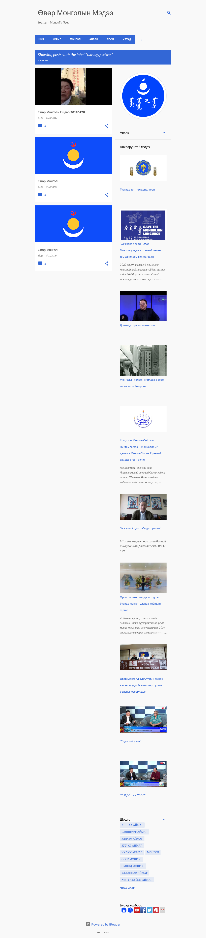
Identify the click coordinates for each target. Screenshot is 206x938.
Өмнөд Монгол (133, 866)
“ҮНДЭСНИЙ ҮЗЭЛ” (132, 795)
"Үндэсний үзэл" (130, 741)
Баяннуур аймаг (134, 832)
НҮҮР (41, 39)
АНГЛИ (93, 39)
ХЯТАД (127, 39)
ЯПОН (110, 39)
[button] (106, 126)
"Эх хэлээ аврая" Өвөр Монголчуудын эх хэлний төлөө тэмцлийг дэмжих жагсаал (140, 250)
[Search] (169, 13)
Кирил (57, 39)
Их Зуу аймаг (132, 852)
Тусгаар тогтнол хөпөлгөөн (137, 189)
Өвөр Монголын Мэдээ (75, 12)
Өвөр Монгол (131, 859)
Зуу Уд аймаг (132, 845)
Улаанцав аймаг (135, 873)
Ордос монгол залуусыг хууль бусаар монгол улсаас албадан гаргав (140, 603)
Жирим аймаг (132, 839)
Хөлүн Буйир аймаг (137, 880)
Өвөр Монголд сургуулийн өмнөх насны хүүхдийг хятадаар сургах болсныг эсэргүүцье (141, 685)
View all (43, 60)
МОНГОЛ (75, 39)
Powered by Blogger (106, 924)
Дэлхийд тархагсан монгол (137, 325)
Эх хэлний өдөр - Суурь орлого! (140, 528)
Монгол (153, 852)
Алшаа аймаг (132, 825)
